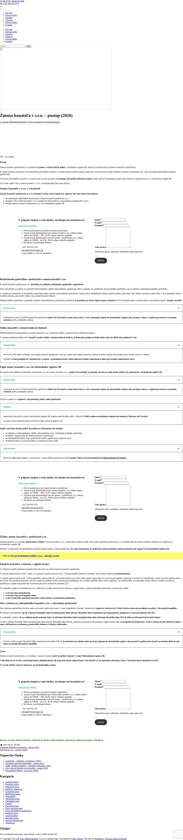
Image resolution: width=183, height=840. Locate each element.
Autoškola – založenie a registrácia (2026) (23, 761)
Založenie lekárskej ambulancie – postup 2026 (19, 747)
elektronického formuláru (114, 458)
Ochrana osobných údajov (116, 839)
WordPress (99, 839)
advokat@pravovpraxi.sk (32, 250)
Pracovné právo (12, 806)
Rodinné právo (11, 813)
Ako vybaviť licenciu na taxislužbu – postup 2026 (26, 768)
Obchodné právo (20, 122)
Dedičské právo (12, 784)
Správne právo (11, 815)
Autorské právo (11, 782)
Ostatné (8, 803)
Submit (101, 260)
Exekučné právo (12, 791)
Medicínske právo (12, 794)
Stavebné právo (11, 818)
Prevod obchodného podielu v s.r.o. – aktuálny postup (34, 556)
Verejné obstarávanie (14, 820)
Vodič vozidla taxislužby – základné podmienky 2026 (28, 766)
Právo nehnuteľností (14, 808)
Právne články (11, 22)
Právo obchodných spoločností (41, 122)
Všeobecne (10, 823)
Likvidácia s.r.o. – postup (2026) (13, 750)
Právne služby (11, 15)
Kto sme (8, 13)
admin (57, 122)
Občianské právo (12, 801)
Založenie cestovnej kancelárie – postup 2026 (24, 763)
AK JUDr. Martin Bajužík (27, 839)
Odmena (9, 20)
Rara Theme (77, 839)
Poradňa (8, 18)
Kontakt (8, 25)
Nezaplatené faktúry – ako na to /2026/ (21, 770)
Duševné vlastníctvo (14, 789)
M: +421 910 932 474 (9, 3)
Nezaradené (10, 796)
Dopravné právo (12, 787)
